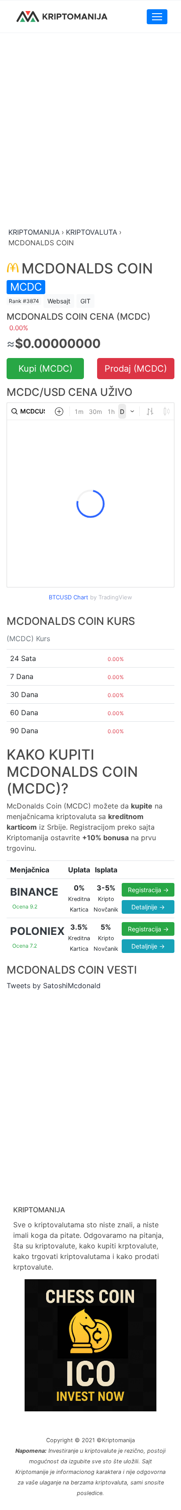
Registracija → (148, 889)
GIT (85, 301)
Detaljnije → (148, 907)
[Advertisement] (90, 131)
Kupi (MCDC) (45, 368)
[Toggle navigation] (157, 16)
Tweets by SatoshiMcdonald (54, 985)
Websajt (58, 301)
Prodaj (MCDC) (136, 368)
